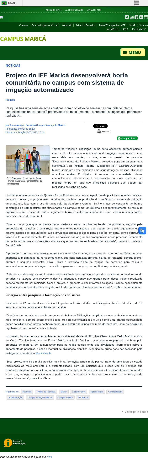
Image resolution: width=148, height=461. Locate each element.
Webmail (66, 25)
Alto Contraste (74, 10)
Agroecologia (97, 392)
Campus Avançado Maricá (40, 397)
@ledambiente (43, 353)
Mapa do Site (94, 10)
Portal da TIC (139, 29)
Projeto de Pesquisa (46, 392)
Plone (49, 456)
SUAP (132, 25)
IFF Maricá (83, 397)
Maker (64, 392)
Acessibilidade (54, 10)
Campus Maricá (65, 397)
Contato (23, 25)
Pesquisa (27, 392)
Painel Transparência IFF (112, 25)
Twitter (127, 17)
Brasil (12, 3)
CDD (125, 29)
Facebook (136, 17)
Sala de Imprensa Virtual (45, 25)
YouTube (132, 17)
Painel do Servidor (85, 25)
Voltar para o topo (136, 412)
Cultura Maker (78, 392)
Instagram (146, 17)
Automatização (15, 397)
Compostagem (115, 392)
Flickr (141, 17)
